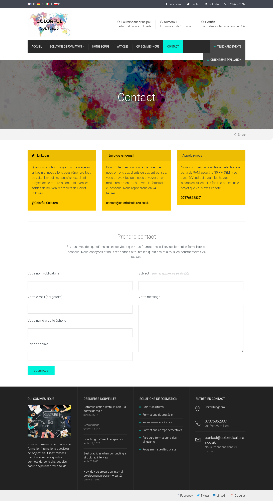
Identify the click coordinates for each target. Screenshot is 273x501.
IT (50, 4)
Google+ (240, 495)
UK (33, 4)
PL (59, 4)
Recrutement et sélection (157, 422)
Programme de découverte (159, 449)
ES (42, 4)
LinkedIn (213, 4)
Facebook (174, 4)
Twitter (194, 4)
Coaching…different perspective (103, 439)
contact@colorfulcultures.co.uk (127, 203)
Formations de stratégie (157, 414)
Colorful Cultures (153, 407)
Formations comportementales (162, 430)
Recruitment (91, 425)
